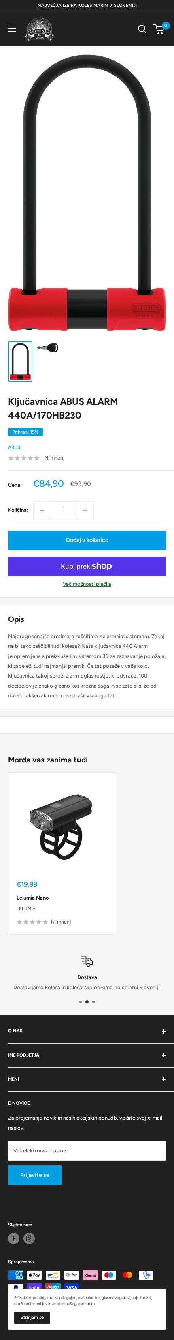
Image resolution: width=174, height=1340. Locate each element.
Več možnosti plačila (87, 584)
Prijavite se (34, 1175)
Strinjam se (32, 1317)
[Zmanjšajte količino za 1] (42, 510)
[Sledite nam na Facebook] (13, 1238)
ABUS (14, 447)
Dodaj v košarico (87, 540)
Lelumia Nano (33, 898)
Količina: (18, 510)
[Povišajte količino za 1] (84, 510)
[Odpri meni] (12, 29)
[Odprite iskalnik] (142, 29)
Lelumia (26, 908)
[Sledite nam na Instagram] (29, 1238)
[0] (159, 29)
